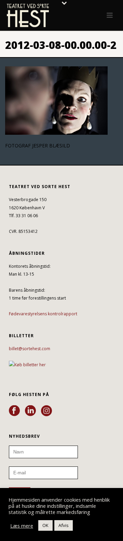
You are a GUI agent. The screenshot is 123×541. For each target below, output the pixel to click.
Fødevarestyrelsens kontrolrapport (43, 314)
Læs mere (21, 526)
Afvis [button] (63, 525)
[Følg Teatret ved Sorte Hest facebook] (14, 411)
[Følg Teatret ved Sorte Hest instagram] (46, 411)
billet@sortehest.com (29, 349)
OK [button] (45, 525)
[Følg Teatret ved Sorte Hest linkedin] (30, 411)
